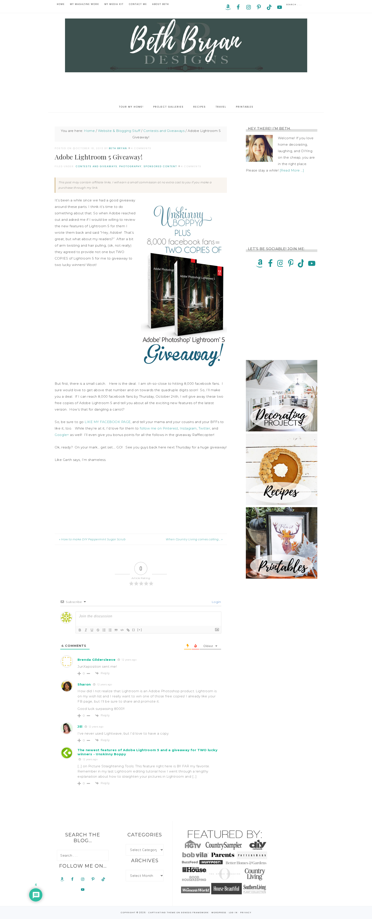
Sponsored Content (160, 166)
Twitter (204, 428)
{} (133, 629)
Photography (130, 166)
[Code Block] (122, 630)
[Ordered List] (104, 630)
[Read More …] (292, 170)
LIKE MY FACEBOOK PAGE (108, 422)
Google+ (62, 435)
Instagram (188, 428)
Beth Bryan (186, 45)
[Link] (128, 630)
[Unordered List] (110, 630)
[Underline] (92, 630)
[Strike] (98, 630)
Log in (233, 912)
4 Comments (141, 148)
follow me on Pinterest (159, 428)
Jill (80, 726)
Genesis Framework (195, 912)
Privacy (245, 912)
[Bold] (80, 630)
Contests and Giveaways (96, 166)
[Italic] (86, 630)
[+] (139, 629)
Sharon (84, 684)
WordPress (218, 912)
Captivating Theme (162, 912)
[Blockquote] (116, 630)
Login (216, 602)
